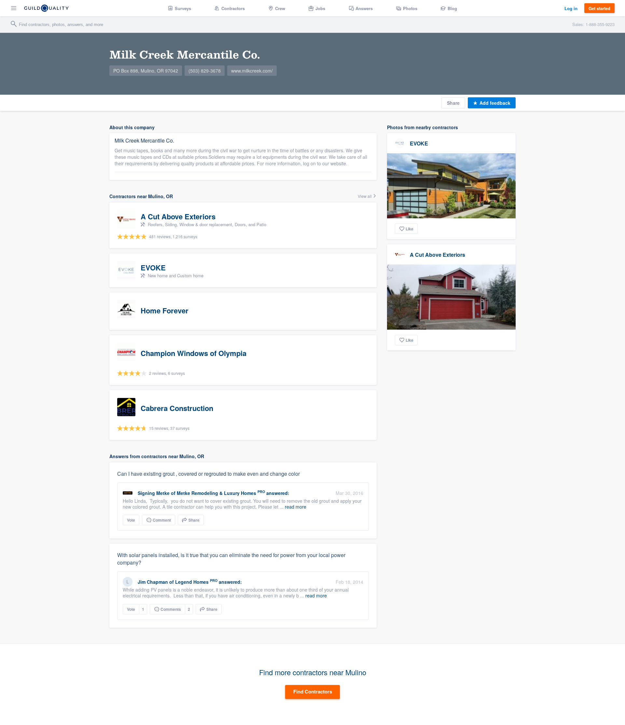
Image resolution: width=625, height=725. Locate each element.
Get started (599, 8)
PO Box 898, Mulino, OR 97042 (145, 70)
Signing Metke (154, 493)
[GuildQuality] (46, 8)
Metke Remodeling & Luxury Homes (216, 493)
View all (365, 196)
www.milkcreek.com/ (252, 70)
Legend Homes (192, 582)
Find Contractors (312, 691)
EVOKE (419, 143)
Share (453, 103)
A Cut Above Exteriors (437, 254)
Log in (570, 8)
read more (295, 506)
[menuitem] (179, 8)
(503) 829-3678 (204, 70)
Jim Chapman (153, 582)
